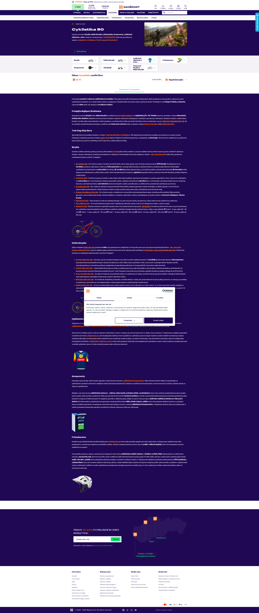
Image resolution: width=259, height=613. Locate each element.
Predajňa (74, 587)
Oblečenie (141, 13)
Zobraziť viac (81, 51)
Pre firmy (161, 584)
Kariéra (74, 584)
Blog (73, 582)
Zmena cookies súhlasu (164, 610)
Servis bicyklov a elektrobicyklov (168, 587)
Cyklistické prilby (103, 18)
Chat (155, 8)
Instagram (131, 610)
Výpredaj (77, 13)
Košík (185, 8)
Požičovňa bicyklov (164, 582)
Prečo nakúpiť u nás (78, 590)
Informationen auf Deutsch (80, 596)
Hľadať (164, 12)
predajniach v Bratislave (86, 40)
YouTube (135, 610)
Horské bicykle (81, 164)
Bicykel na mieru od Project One (168, 576)
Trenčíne (99, 40)
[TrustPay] (185, 604)
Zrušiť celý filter (156, 80)
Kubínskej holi (111, 40)
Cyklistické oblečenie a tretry (83, 18)
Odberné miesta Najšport (108, 584)
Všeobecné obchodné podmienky (110, 596)
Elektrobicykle (99, 13)
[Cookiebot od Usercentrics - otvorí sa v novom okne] (164, 291)
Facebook (123, 610)
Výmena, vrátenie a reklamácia (109, 590)
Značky (154, 18)
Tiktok (127, 610)
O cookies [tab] (159, 298)
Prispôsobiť (128, 320)
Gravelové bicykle (82, 187)
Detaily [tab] (129, 298)
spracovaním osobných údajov (103, 546)
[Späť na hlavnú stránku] (129, 7)
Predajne (163, 8)
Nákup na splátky (105, 579)
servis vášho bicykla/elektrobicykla (170, 121)
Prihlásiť (178, 8)
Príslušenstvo (117, 18)
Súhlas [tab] (99, 298)
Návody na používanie (107, 576)
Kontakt (171, 8)
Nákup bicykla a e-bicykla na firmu (169, 579)
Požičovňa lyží (135, 579)
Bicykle (87, 13)
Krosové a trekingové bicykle (87, 192)
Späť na (80, 24)
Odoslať (115, 539)
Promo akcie (76, 579)
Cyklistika (112, 13)
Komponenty (129, 18)
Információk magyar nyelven (81, 599)
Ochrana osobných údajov (108, 587)
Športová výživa (142, 18)
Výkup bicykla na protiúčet (166, 590)
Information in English (78, 593)
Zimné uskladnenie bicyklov (139, 587)
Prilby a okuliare (127, 13)
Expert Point (135, 576)
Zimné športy (153, 13)
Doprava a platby (105, 582)
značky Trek (104, 138)
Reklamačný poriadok (107, 593)
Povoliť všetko (158, 320)
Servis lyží (134, 582)
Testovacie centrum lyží (138, 584)
